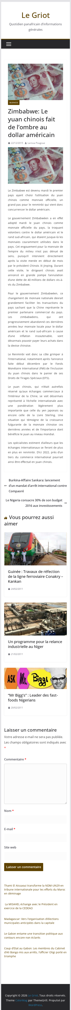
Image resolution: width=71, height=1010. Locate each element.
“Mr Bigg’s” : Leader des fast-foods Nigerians (33, 698)
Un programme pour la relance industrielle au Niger (35, 644)
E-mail (9, 829)
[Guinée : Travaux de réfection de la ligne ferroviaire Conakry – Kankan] (35, 535)
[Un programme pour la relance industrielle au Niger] (35, 605)
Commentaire (15, 759)
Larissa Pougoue (36, 143)
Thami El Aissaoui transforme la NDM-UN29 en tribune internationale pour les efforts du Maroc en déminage (34, 889)
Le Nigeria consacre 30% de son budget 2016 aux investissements (34, 503)
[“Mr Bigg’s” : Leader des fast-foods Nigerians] (35, 670)
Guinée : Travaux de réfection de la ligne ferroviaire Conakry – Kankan (35, 576)
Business (13, 102)
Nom (9, 811)
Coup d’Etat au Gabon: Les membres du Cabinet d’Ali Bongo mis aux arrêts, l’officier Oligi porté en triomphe (35, 952)
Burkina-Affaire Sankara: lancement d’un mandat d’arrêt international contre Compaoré (38, 485)
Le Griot (35, 15)
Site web (10, 847)
